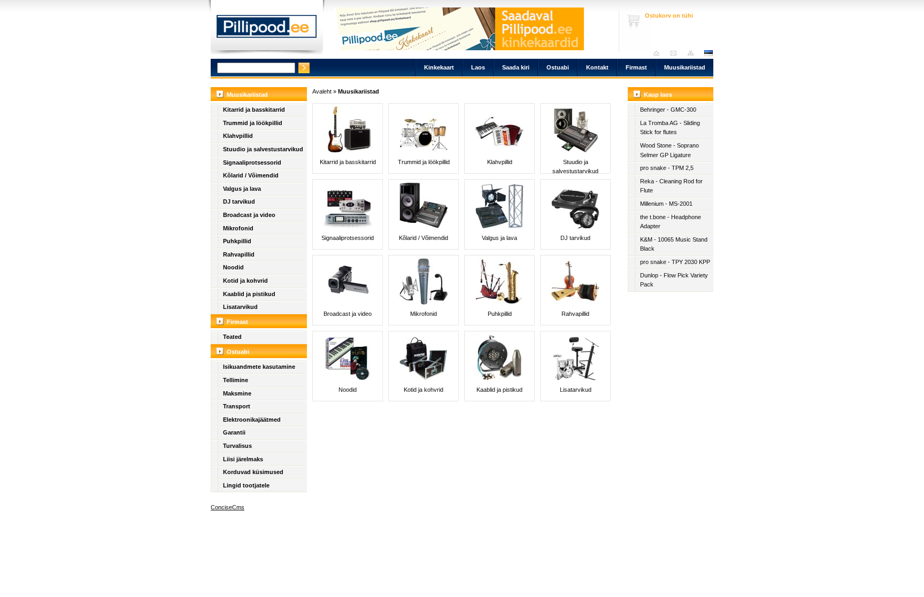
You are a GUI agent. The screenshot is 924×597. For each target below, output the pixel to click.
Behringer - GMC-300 (668, 109)
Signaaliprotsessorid (252, 162)
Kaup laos (658, 94)
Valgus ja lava (242, 188)
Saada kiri (676, 53)
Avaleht (659, 53)
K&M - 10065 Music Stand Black (673, 244)
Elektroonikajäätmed (252, 419)
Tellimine (235, 380)
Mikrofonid (238, 228)
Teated (232, 337)
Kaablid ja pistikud (249, 294)
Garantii (234, 432)
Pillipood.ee (266, 29)
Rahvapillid (239, 254)
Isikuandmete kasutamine (259, 366)
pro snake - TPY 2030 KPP (675, 262)
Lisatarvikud (240, 307)
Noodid (233, 267)
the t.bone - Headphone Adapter (670, 222)
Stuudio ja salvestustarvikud (263, 149)
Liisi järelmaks (243, 459)
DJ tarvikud (239, 201)
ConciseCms (227, 507)
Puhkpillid (237, 241)
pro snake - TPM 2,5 (667, 168)
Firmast (636, 67)
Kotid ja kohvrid (245, 280)
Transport (236, 406)
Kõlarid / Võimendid (251, 175)
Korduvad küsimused (253, 472)
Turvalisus (237, 446)
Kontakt (597, 67)
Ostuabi (557, 67)
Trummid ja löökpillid (252, 123)
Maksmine (237, 393)
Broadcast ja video (249, 215)
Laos (478, 67)
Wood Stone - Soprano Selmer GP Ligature (669, 150)
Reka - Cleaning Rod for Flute (671, 186)
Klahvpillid (238, 136)
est (708, 53)
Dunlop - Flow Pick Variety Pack (674, 280)
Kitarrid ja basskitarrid (254, 109)
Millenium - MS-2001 (666, 203)
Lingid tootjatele (246, 485)
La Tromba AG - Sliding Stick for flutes (670, 128)
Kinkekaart (439, 67)
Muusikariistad (684, 67)
